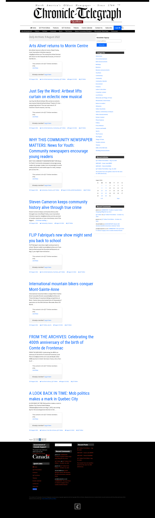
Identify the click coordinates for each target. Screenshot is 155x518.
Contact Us (98, 28)
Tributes (76, 28)
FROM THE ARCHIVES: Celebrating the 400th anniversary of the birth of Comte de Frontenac (61, 342)
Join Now (35, 68)
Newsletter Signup (103, 37)
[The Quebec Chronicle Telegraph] (77, 13)
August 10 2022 (73, 79)
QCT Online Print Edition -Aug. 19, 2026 (106, 169)
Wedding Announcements (103, 150)
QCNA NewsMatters (76, 190)
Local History (99, 95)
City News (44, 31)
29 (102, 196)
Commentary (99, 75)
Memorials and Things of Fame (104, 98)
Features (56, 28)
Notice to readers (100, 103)
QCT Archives (66, 28)
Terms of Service (45, 498)
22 (102, 193)
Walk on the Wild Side (101, 148)
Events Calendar (87, 28)
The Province (68, 31)
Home (34, 28)
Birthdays (98, 64)
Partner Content (100, 117)
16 (106, 190)
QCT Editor (83, 79)
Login (117, 28)
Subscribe (108, 28)
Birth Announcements (101, 61)
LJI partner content (101, 92)
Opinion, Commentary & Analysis (83, 31)
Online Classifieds (100, 109)
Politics (98, 123)
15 (102, 190)
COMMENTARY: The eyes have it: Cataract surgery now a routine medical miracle (63, 482)
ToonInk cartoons (100, 142)
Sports (60, 31)
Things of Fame (100, 139)
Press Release (100, 125)
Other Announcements (102, 114)
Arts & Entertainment (26, 31)
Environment (114, 31)
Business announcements (103, 70)
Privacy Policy (53, 498)
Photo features (100, 120)
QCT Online (63, 79)
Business (98, 67)
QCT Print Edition (44, 28)
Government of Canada (39, 453)
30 (106, 196)
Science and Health (101, 128)
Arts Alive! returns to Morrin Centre (58, 45)
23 (106, 193)
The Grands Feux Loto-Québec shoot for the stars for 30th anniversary (85, 464)
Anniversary (99, 56)
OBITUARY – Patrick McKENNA (103, 166)
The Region (99, 136)
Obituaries (98, 106)
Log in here (47, 74)
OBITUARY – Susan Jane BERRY (104, 163)
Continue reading (42, 220)
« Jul (101, 198)
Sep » (118, 198)
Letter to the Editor (101, 89)
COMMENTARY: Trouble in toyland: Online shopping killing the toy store (63, 456)
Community (53, 31)
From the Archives (46, 381)
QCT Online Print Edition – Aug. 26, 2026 (106, 160)
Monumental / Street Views (101, 31)
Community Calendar (101, 81)
